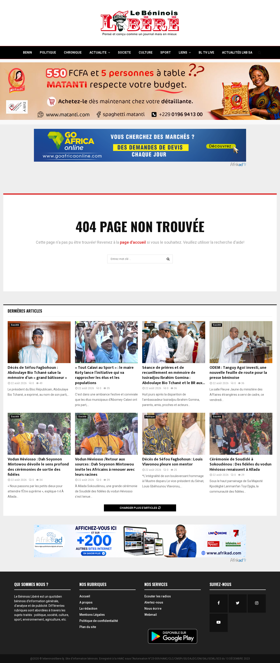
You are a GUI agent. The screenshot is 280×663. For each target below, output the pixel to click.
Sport (81, 325)
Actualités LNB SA (237, 52)
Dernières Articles (25, 311)
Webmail (150, 614)
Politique (150, 416)
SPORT (165, 52)
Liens (183, 52)
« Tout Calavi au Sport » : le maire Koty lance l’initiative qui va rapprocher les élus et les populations (104, 375)
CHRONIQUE (73, 52)
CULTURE (145, 52)
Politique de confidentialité (98, 621)
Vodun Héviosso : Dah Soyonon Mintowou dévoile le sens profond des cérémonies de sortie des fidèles (38, 467)
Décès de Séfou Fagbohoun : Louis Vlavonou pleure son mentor (172, 462)
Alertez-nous (153, 602)
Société (15, 325)
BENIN (27, 52)
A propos (86, 602)
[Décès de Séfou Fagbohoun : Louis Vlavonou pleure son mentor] (173, 434)
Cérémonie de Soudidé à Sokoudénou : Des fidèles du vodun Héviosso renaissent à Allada (240, 464)
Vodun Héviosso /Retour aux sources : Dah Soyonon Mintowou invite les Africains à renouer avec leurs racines (105, 467)
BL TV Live (206, 52)
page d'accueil (133, 242)
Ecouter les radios (157, 596)
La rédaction (88, 608)
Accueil (84, 596)
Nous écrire (152, 608)
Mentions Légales (92, 614)
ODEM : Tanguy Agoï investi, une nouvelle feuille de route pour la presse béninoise (238, 372)
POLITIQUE (48, 52)
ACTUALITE (98, 52)
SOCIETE (124, 52)
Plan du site (87, 627)
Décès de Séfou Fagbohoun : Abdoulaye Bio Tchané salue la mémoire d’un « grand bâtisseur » (37, 372)
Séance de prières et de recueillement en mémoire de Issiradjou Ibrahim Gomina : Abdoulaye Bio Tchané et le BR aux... (173, 375)
